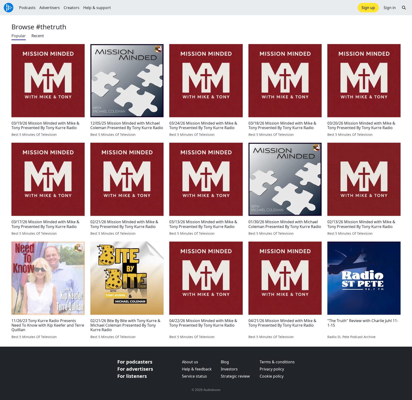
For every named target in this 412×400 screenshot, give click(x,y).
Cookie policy (271, 376)
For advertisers (135, 369)
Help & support (97, 7)
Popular (18, 35)
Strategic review (235, 376)
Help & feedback (197, 369)
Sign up (368, 7)
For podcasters (134, 362)
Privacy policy (272, 369)
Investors (229, 369)
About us (190, 362)
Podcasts (27, 7)
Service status (194, 376)
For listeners (132, 376)
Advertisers (49, 7)
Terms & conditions (277, 362)
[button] (404, 7)
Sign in (390, 7)
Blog (225, 362)
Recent (37, 35)
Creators (71, 7)
